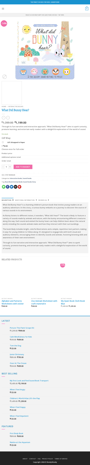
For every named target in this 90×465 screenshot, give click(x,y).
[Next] (84, 50)
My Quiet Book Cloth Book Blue (73, 302)
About (25, 459)
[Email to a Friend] (15, 187)
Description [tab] (6, 200)
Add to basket (23, 167)
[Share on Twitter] (11, 187)
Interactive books (15, 106)
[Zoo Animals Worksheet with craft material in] (45, 280)
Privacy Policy (47, 459)
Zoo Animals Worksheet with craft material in (44, 302)
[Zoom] (4, 77)
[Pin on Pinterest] (19, 187)
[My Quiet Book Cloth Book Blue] (74, 280)
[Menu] (3, 8)
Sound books (27, 178)
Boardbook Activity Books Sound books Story (20, 182)
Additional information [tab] (25, 200)
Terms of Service (61, 459)
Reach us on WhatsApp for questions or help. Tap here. (45, 15)
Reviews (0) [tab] (42, 200)
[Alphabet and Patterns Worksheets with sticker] (15, 280)
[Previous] (6, 50)
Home (4, 106)
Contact (32, 459)
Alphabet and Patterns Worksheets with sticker (13, 302)
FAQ (39, 459)
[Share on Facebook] (7, 187)
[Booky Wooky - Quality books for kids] (45, 8)
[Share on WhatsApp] (3, 187)
